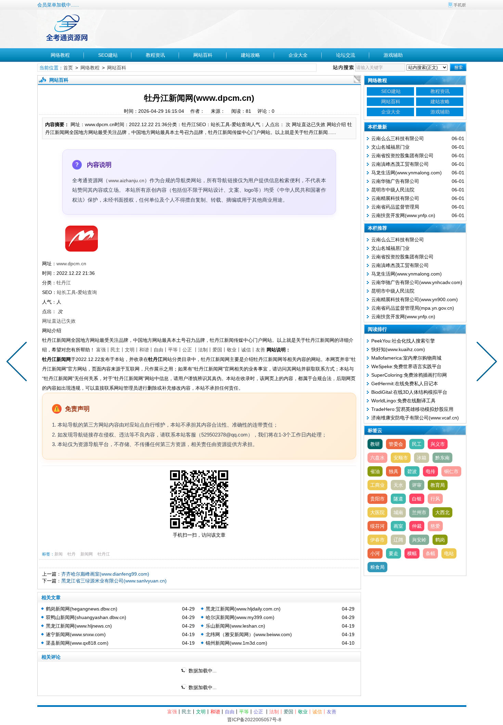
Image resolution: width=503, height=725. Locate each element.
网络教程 (60, 55)
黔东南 (442, 457)
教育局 (437, 485)
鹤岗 (440, 539)
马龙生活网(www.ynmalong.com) (406, 172)
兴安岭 (419, 539)
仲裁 (417, 526)
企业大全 (298, 55)
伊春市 (377, 539)
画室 (398, 526)
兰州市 (419, 512)
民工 (417, 444)
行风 (435, 498)
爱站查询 (87, 292)
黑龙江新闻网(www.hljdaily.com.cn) (243, 609)
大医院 (377, 512)
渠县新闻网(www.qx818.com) (77, 643)
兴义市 (437, 444)
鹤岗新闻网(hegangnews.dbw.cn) (81, 609)
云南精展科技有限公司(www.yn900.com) (414, 299)
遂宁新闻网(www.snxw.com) (76, 634)
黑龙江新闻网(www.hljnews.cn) (79, 626)
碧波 (412, 471)
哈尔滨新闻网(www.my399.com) (240, 617)
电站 (449, 553)
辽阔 (398, 539)
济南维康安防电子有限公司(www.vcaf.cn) (415, 417)
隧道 (398, 498)
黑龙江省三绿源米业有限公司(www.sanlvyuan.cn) (114, 580)
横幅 (412, 553)
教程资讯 (155, 55)
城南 (398, 512)
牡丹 (71, 554)
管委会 (396, 444)
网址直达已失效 (59, 321)
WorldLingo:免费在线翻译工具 (403, 400)
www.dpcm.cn (71, 263)
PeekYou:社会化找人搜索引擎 (403, 341)
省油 (375, 471)
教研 (375, 444)
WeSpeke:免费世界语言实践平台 (406, 366)
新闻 (58, 554)
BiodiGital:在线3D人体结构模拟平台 (409, 392)
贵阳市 (377, 498)
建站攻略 (250, 55)
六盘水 (377, 457)
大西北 (442, 512)
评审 (417, 485)
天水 (398, 485)
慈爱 (435, 526)
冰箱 (421, 457)
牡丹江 (63, 282)
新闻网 (86, 554)
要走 (393, 553)
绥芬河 (377, 526)
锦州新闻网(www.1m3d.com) (236, 643)
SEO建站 (108, 55)
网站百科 (202, 55)
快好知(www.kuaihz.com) (398, 349)
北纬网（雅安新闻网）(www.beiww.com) (249, 634)
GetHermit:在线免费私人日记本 (404, 383)
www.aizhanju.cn (126, 180)
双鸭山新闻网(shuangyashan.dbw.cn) (86, 617)
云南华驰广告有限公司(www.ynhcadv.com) (416, 282)
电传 (430, 471)
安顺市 (401, 457)
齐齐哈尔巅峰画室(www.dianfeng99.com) (105, 574)
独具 (393, 471)
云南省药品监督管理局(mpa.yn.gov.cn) (412, 308)
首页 (68, 67)
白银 (417, 498)
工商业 (377, 485)
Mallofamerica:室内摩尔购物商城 (406, 358)
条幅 (430, 553)
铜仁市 (451, 471)
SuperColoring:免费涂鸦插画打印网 (409, 375)
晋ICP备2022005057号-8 (254, 719)
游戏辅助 (393, 55)
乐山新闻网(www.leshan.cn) (235, 626)
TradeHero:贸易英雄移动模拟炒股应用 (412, 409)
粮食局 (377, 567)
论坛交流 (345, 55)
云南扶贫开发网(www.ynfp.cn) (403, 215)
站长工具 (66, 292)
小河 (375, 553)
